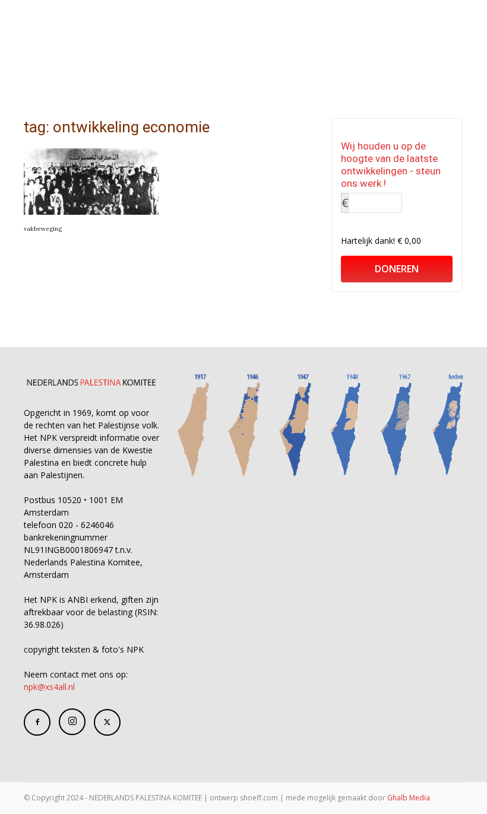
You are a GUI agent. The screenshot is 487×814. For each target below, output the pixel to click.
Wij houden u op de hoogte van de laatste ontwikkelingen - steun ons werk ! (391, 164)
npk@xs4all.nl (49, 686)
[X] (107, 722)
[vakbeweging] (91, 181)
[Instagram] (72, 721)
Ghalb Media (408, 798)
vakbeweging (43, 229)
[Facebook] (37, 722)
